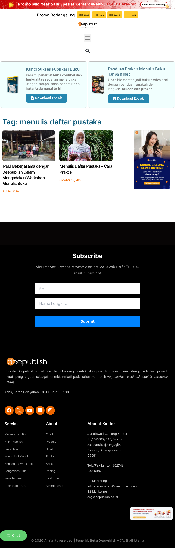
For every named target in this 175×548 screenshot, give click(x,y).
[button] (87, 38)
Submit (88, 321)
